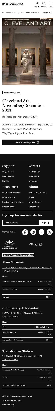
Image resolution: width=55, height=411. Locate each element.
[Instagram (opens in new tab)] (33, 232)
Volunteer (33, 181)
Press (31, 197)
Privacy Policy (8, 405)
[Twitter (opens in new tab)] (50, 232)
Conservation (8, 207)
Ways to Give (8, 171)
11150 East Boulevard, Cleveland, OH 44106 (27, 267)
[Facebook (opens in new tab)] (25, 232)
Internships (34, 176)
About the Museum (37, 192)
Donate (5, 181)
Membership (8, 176)
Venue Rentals (35, 202)
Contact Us (34, 207)
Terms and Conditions (12, 400)
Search (43, 7)
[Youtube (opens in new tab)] (41, 232)
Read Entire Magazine (30, 143)
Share (45, 12)
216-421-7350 (10, 271)
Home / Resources (9, 12)
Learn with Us (8, 197)
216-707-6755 (10, 359)
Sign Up (45, 222)
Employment (34, 171)
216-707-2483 (10, 317)
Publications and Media (30, 12)
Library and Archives (11, 192)
